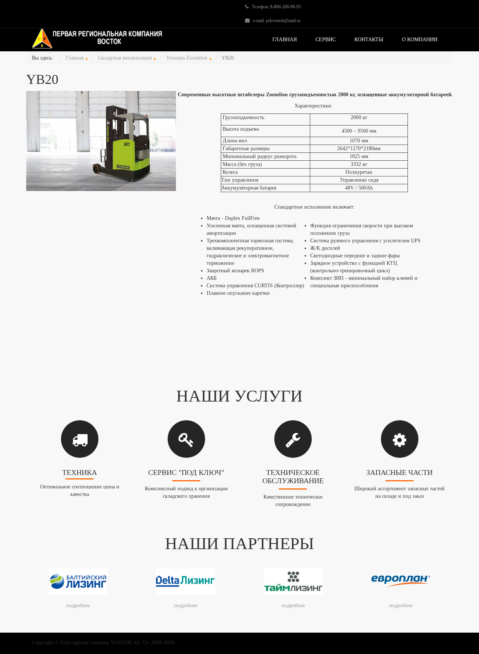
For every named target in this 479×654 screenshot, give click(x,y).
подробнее (78, 605)
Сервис (325, 39)
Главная (284, 39)
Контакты (368, 39)
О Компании (419, 39)
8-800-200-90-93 (285, 6)
